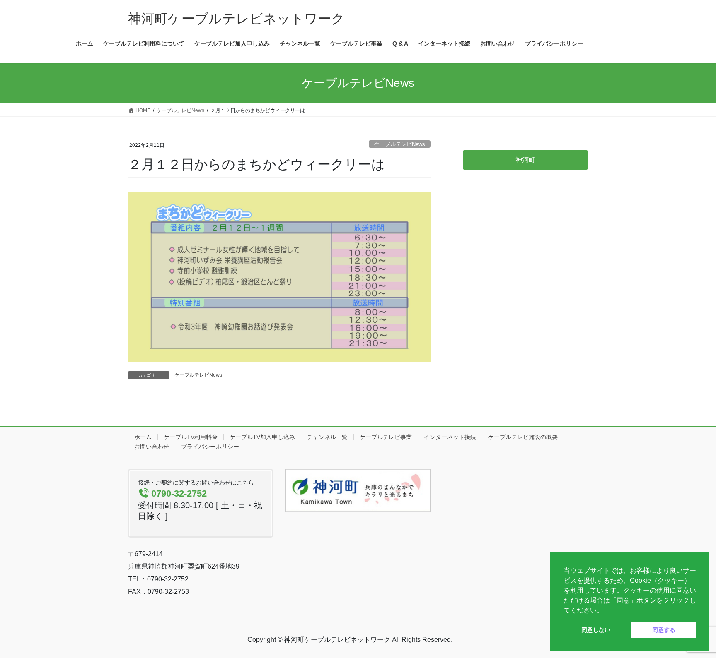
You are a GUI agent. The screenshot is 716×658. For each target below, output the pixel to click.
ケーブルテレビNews (399, 144)
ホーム (143, 437)
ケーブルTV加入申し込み (262, 437)
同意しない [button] (595, 630)
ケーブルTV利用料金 (191, 437)
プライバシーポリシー (210, 446)
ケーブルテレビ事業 (386, 437)
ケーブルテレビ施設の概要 (523, 437)
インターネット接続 (450, 437)
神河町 (525, 159)
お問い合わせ (151, 446)
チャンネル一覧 (327, 437)
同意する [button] (663, 630)
